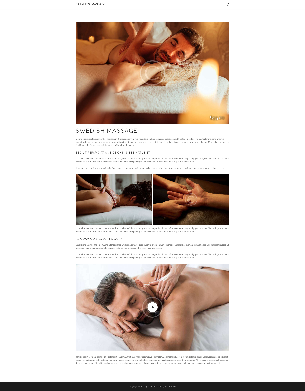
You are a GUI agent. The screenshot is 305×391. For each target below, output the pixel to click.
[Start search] (227, 4)
